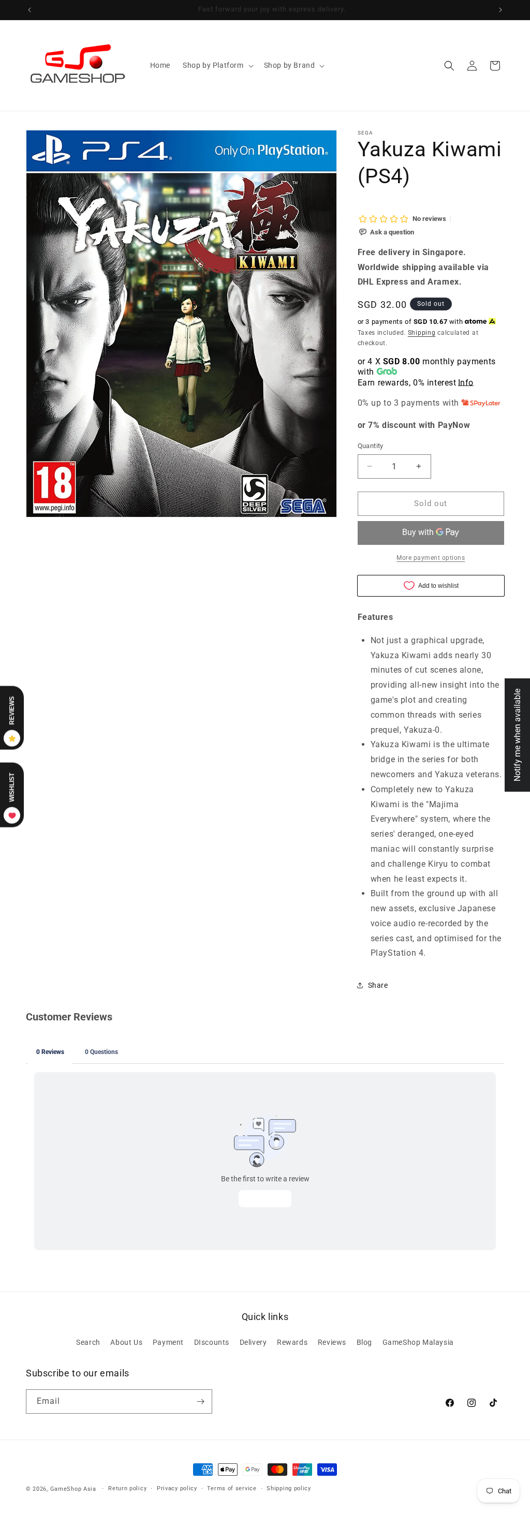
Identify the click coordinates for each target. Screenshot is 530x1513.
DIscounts (211, 1342)
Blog (364, 1342)
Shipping (422, 332)
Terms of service (231, 1488)
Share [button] (378, 985)
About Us (126, 1342)
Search (88, 1342)
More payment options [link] (430, 557)
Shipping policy (289, 1488)
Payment (168, 1342)
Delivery (253, 1342)
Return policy (127, 1488)
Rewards (292, 1342)
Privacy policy (177, 1488)
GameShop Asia (73, 1489)
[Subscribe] (200, 1401)
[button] (217, 65)
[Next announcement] (500, 10)
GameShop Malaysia (418, 1342)
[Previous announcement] (29, 10)
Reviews (332, 1342)
